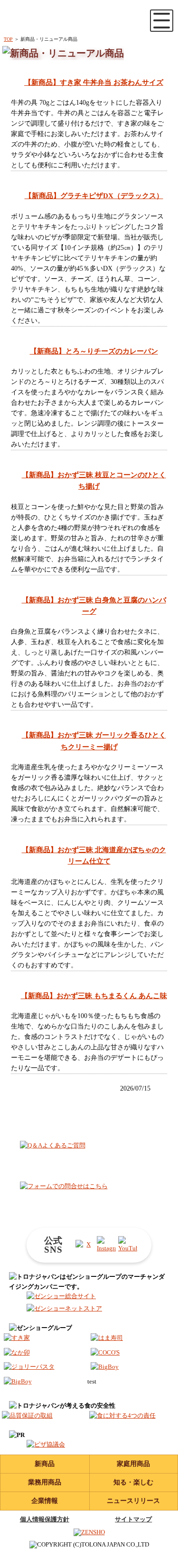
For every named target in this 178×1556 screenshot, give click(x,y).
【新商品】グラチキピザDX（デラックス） (94, 195)
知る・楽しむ (133, 1482)
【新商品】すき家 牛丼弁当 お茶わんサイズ (93, 82)
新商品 (45, 1463)
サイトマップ (133, 1519)
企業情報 (44, 1500)
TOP (8, 39)
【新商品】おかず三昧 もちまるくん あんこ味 (94, 996)
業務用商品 (44, 1482)
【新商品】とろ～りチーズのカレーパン (94, 351)
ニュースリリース (133, 1500)
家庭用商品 (133, 1463)
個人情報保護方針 (44, 1519)
